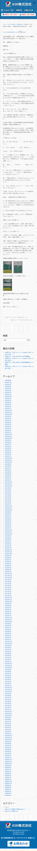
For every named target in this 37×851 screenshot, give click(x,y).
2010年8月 (8, 743)
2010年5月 (8, 749)
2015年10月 (8, 621)
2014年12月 (8, 641)
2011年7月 (8, 721)
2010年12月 (8, 735)
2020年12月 (8, 506)
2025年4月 (8, 402)
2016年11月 (8, 600)
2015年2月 (8, 637)
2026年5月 (8, 386)
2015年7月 (8, 627)
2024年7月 (8, 420)
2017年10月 (8, 578)
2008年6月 (8, 791)
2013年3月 (8, 681)
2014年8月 (8, 647)
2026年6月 (8, 384)
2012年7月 (8, 697)
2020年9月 (8, 512)
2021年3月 (8, 500)
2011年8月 (8, 719)
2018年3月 (8, 568)
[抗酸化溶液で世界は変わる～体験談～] (17, 267)
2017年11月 (8, 576)
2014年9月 (8, 645)
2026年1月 (8, 394)
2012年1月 (8, 709)
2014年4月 (8, 655)
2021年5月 (8, 496)
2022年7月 (8, 468)
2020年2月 (8, 526)
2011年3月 (8, 729)
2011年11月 (8, 713)
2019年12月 (8, 530)
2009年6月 (8, 771)
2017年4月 (8, 590)
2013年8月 (8, 671)
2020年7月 (8, 516)
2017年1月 (8, 596)
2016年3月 (8, 611)
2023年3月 (8, 452)
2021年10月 (8, 486)
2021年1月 (8, 504)
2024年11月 (8, 412)
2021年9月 (8, 488)
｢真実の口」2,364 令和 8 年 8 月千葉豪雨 (17, 356)
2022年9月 (8, 464)
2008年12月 (8, 781)
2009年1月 (8, 779)
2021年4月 (8, 498)
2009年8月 (8, 767)
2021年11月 (8, 484)
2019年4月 (8, 542)
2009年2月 (8, 777)
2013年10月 (8, 667)
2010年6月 (8, 747)
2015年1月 (8, 639)
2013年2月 (8, 683)
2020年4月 (8, 522)
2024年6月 (8, 422)
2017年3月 (8, 592)
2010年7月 (8, 745)
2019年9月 (8, 536)
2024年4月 (8, 426)
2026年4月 (8, 388)
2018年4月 (8, 566)
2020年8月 (8, 514)
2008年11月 (8, 783)
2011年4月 (8, 727)
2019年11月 (8, 532)
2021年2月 (8, 502)
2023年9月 (8, 440)
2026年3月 (8, 390)
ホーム (4, 24)
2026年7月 (8, 382)
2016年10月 (8, 602)
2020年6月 (8, 518)
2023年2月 (8, 454)
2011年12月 (8, 711)
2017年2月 (8, 594)
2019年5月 (8, 540)
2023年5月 (8, 448)
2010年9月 (8, 741)
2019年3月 (8, 544)
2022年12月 (8, 458)
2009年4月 (8, 773)
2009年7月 (8, 769)
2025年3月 (8, 404)
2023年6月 (8, 446)
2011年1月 (8, 733)
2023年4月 (8, 450)
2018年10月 (8, 554)
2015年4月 (8, 633)
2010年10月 (8, 739)
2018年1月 (8, 572)
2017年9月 (8, 580)
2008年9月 (8, 785)
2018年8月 (8, 558)
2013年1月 (8, 685)
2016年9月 (8, 604)
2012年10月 (8, 691)
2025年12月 (8, 396)
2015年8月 (8, 625)
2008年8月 (8, 787)
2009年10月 (8, 763)
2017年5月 (8, 588)
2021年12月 (8, 482)
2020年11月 (8, 508)
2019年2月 (8, 546)
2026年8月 (8, 380)
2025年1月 (8, 408)
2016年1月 (8, 615)
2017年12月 (8, 574)
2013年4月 (8, 679)
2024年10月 (8, 414)
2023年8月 (8, 442)
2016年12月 (8, 598)
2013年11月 (8, 665)
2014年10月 (8, 643)
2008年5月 (8, 793)
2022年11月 (8, 460)
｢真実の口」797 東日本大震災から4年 (21, 320)
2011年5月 (8, 725)
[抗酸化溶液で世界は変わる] (7, 267)
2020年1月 (8, 528)
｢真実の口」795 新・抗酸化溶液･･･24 (16, 317)
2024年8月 (8, 418)
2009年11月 (8, 761)
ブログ (9, 24)
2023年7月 (8, 444)
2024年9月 (8, 416)
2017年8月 (8, 582)
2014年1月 (8, 661)
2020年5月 (8, 520)
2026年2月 (8, 392)
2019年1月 (8, 548)
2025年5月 (8, 400)
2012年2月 (8, 707)
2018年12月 (8, 550)
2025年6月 (8, 398)
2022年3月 (8, 476)
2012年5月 (8, 701)
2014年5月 (8, 653)
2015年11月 (8, 619)
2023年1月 (8, 456)
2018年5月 (8, 564)
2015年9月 (8, 623)
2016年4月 (8, 609)
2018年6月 (8, 562)
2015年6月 (8, 629)
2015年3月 (8, 635)
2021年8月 (8, 490)
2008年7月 (8, 789)
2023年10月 (8, 438)
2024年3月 (8, 428)
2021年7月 (8, 492)
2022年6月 (8, 470)
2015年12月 (8, 617)
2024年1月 (8, 432)
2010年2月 (8, 755)
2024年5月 (8, 424)
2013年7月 (8, 673)
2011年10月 (8, 715)
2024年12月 (8, 410)
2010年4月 (8, 751)
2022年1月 (8, 480)
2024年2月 (8, 430)
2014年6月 (8, 651)
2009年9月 (8, 765)
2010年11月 (8, 737)
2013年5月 (8, 677)
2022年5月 (8, 472)
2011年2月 (8, 731)
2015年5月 (8, 631)
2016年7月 (8, 607)
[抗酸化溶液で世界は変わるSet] (7, 284)
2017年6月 (8, 586)
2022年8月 (8, 466)
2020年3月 (8, 524)
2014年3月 (8, 657)
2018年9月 (8, 556)
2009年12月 (8, 759)
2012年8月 (8, 695)
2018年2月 (8, 570)
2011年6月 (8, 723)
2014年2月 (8, 659)
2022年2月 (8, 478)
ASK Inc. (24, 32)
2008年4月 (8, 795)
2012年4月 (8, 703)
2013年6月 (8, 675)
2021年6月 (8, 494)
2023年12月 (8, 434)
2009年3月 (8, 775)
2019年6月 (8, 538)
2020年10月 (8, 510)
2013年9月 (8, 669)
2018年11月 (8, 552)
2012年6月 (8, 699)
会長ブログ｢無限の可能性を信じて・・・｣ (17, 809)
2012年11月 (8, 689)
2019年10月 (8, 534)
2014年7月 (8, 649)
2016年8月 (8, 606)
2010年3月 (8, 753)
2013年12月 (8, 663)
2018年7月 (8, 560)
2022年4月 (8, 474)
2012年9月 (8, 693)
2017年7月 (8, 584)
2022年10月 (8, 462)
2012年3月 (8, 705)
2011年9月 (8, 717)
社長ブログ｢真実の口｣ (17, 24)
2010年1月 (8, 757)
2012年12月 (8, 687)
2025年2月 (8, 406)
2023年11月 (8, 436)
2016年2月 (8, 613)
